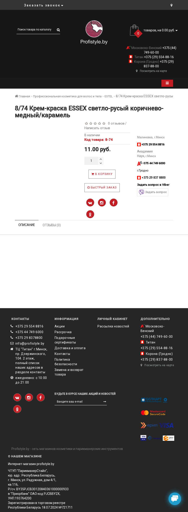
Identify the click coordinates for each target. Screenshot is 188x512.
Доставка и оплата (70, 348)
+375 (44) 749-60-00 (157, 336)
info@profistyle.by (29, 343)
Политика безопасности (66, 362)
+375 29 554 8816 (29, 326)
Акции (60, 326)
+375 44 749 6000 (29, 332)
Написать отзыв (97, 128)
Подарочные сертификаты (65, 340)
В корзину (103, 174)
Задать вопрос (156, 192)
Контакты (62, 354)
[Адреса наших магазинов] (171, 5)
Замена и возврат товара (69, 372)
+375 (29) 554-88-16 (158, 57)
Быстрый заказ (103, 187)
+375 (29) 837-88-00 (157, 359)
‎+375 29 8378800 (29, 338)
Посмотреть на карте (153, 71)
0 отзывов (115, 123)
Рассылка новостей (113, 326)
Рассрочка (63, 332)
